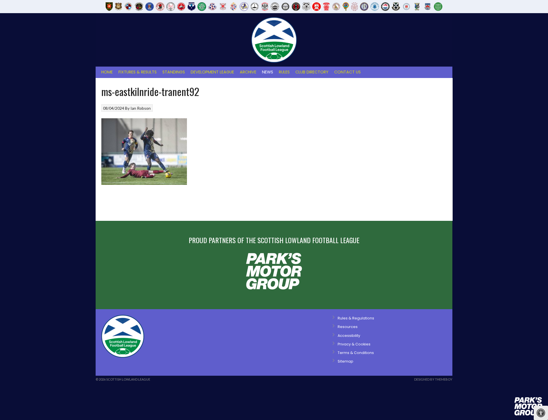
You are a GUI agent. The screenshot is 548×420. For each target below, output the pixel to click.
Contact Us (347, 72)
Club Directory (312, 72)
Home (107, 72)
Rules (284, 72)
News (267, 72)
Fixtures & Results (137, 72)
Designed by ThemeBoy (433, 379)
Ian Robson (140, 108)
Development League (212, 72)
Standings (173, 72)
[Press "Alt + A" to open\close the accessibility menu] (541, 413)
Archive (248, 72)
